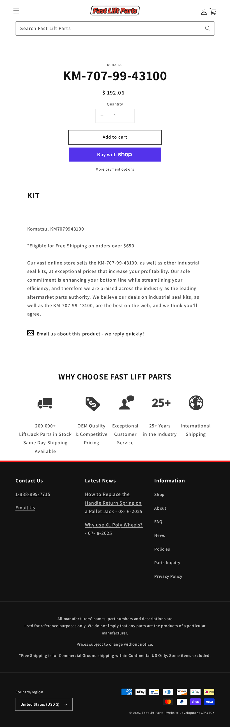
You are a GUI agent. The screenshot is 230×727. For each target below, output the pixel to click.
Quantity (115, 104)
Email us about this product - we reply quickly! (90, 333)
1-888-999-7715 (32, 494)
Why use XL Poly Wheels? (114, 524)
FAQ (158, 521)
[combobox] (115, 29)
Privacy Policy (168, 576)
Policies (162, 549)
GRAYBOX (208, 713)
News (159, 535)
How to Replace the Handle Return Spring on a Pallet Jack (113, 502)
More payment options (115, 169)
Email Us (25, 507)
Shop (159, 494)
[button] (16, 10)
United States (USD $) (40, 704)
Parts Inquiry (167, 562)
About (160, 508)
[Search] (208, 28)
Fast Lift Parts (153, 713)
